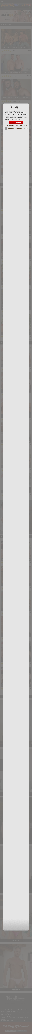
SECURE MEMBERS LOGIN (17, 128)
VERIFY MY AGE (16, 122)
